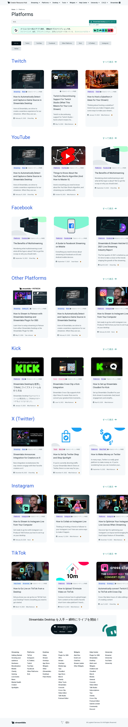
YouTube (39, 43)
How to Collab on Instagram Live (71, 521)
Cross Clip (62, 690)
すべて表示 (108, 62)
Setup (45, 655)
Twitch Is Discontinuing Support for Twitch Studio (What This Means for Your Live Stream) (64, 102)
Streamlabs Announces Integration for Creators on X (26, 456)
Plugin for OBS (63, 655)
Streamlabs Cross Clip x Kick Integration (66, 386)
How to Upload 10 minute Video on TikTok (70, 590)
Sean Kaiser (74, 261)
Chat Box (77, 660)
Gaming (14, 674)
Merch (60, 677)
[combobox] (31, 22)
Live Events (15, 677)
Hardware (15, 663)
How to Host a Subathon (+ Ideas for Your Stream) (99, 98)
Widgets (45, 666)
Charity (14, 671)
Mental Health (16, 682)
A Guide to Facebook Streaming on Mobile (70, 245)
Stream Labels (79, 663)
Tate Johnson (29, 335)
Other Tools (62, 682)
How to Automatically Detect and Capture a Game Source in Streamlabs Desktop (27, 100)
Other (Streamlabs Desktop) (47, 671)
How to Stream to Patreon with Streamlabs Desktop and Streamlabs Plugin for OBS (27, 317)
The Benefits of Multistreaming (109, 173)
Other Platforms (67, 43)
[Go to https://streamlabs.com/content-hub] (17, 3)
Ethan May (31, 118)
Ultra (60, 658)
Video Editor (62, 693)
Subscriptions (94, 690)
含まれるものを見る (82, 31)
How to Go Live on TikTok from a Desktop (28, 590)
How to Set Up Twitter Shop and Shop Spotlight (66, 456)
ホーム (16, 43)
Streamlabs (114, 3)
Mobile (14, 669)
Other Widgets (79, 666)
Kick (80, 43)
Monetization (16, 666)
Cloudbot (61, 671)
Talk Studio (62, 696)
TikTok (16, 48)
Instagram (105, 43)
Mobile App (62, 666)
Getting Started (17, 655)
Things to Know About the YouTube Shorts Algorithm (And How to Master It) (68, 176)
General (92, 679)
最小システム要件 (94, 24)
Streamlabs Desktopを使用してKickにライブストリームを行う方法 (27, 387)
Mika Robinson (69, 124)
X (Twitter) (92, 43)
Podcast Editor (63, 698)
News (13, 679)
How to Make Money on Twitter (105, 454)
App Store (46, 663)
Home (13, 9)
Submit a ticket (95, 704)
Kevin (113, 332)
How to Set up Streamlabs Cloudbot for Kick (105, 386)
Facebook (52, 43)
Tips (59, 669)
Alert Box (77, 655)
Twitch (27, 43)
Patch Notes (47, 677)
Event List (77, 658)
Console (92, 682)
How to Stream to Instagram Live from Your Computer (28, 523)
